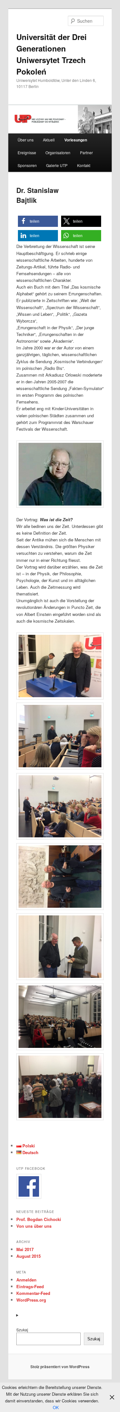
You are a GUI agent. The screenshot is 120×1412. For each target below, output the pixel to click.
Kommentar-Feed (33, 1293)
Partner (86, 152)
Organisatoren (57, 152)
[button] (38, 221)
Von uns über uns (34, 1226)
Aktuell (49, 139)
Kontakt (83, 165)
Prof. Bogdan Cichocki (38, 1219)
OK (56, 1407)
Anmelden (26, 1280)
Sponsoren (27, 165)
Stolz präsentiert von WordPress (60, 1366)
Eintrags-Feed (30, 1286)
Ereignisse (27, 152)
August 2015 (28, 1256)
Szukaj (22, 1329)
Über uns (26, 139)
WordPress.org (31, 1300)
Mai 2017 (25, 1249)
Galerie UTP (57, 165)
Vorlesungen (75, 140)
